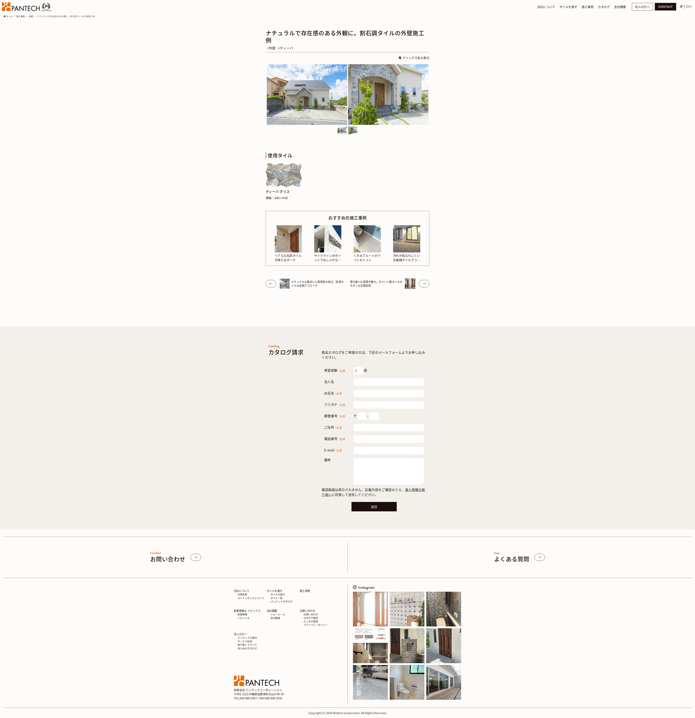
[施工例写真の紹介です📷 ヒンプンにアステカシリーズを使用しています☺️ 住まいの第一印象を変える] (407, 645)
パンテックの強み (247, 637)
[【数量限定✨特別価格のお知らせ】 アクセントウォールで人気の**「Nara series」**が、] (370, 645)
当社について (242, 590)
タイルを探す (275, 590)
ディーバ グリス (278, 191)
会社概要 (272, 610)
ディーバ (286, 48)
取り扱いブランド (247, 644)
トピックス (244, 617)
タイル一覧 (277, 597)
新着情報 (242, 614)
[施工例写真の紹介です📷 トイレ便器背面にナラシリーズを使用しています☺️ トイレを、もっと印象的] (443, 609)
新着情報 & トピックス (247, 610)
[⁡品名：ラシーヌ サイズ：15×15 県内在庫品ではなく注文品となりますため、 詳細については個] (407, 609)
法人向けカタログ (247, 648)
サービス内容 (245, 641)
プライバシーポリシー (316, 624)
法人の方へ (642, 7)
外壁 (272, 48)
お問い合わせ (307, 610)
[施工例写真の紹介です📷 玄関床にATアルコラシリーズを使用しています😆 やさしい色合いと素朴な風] (370, 609)
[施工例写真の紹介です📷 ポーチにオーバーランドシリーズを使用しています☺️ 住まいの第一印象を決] (443, 645)
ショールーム (278, 614)
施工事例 (305, 590)
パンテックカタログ (282, 601)
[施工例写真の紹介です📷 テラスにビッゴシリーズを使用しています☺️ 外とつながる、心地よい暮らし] (443, 682)
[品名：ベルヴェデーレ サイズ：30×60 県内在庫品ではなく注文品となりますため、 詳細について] (370, 682)
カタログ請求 (311, 617)
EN (688, 7)
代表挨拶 (242, 594)
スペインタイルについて (251, 597)
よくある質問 (311, 621)
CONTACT (665, 7)
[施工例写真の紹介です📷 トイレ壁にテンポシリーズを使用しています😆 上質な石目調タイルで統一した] (407, 682)
